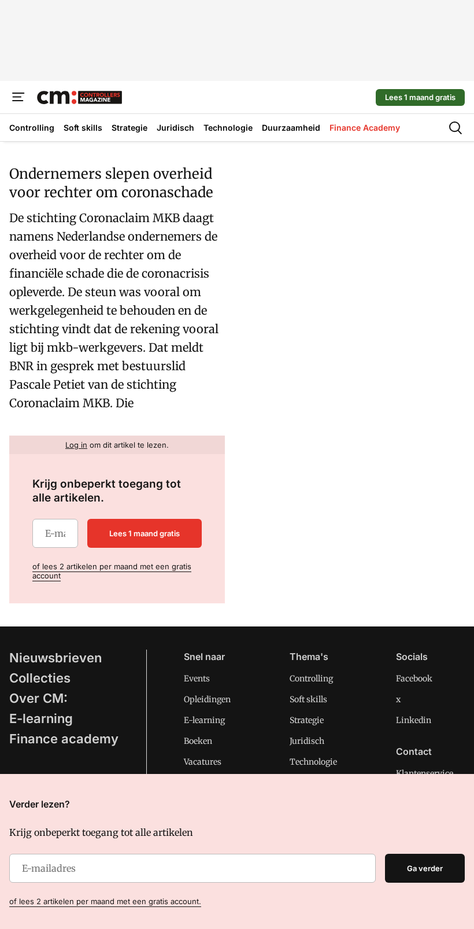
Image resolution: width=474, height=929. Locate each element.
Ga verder (425, 868)
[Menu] (18, 97)
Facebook (414, 678)
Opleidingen (207, 699)
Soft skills (308, 699)
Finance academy (63, 738)
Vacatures (202, 762)
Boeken (198, 741)
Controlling (311, 678)
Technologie (313, 762)
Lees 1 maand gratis (420, 97)
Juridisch (307, 741)
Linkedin (413, 720)
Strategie (307, 720)
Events (197, 678)
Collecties (40, 677)
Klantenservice (424, 773)
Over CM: (38, 698)
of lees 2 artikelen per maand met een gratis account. (105, 901)
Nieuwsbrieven (55, 657)
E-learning (41, 718)
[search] (455, 128)
